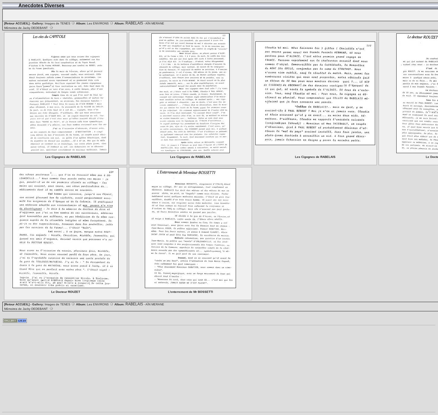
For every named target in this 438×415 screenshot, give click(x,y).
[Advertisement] (181, 369)
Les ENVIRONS (98, 23)
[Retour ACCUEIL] (16, 23)
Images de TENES (58, 23)
